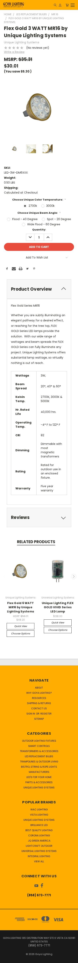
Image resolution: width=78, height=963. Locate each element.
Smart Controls (39, 746)
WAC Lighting (39, 809)
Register (46, 713)
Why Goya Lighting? (39, 693)
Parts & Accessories (39, 782)
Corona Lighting (39, 835)
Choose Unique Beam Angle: (39, 213)
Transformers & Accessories (39, 751)
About (39, 687)
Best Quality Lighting (39, 830)
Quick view (20, 626)
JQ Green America (39, 840)
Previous (4, 576)
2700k (33, 206)
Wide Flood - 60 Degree (43, 224)
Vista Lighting (39, 814)
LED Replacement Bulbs (39, 756)
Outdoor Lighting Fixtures (39, 740)
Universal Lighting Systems (39, 851)
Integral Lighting (39, 856)
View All (39, 861)
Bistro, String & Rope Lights (39, 766)
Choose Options (20, 633)
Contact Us (39, 708)
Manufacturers (39, 772)
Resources (39, 698)
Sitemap (39, 719)
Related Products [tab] (36, 542)
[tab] (39, 289)
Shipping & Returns (39, 703)
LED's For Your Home (39, 777)
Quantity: (39, 230)
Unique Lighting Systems (39, 787)
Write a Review (14, 52)
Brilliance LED (39, 825)
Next (73, 576)
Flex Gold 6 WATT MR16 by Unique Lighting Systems (20, 607)
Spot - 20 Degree (59, 219)
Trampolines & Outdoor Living (39, 761)
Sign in (31, 713)
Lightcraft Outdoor (39, 846)
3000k (50, 206)
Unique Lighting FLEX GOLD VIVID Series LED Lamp (58, 607)
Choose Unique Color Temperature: (39, 200)
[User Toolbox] (60, 5)
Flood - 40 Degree (25, 219)
